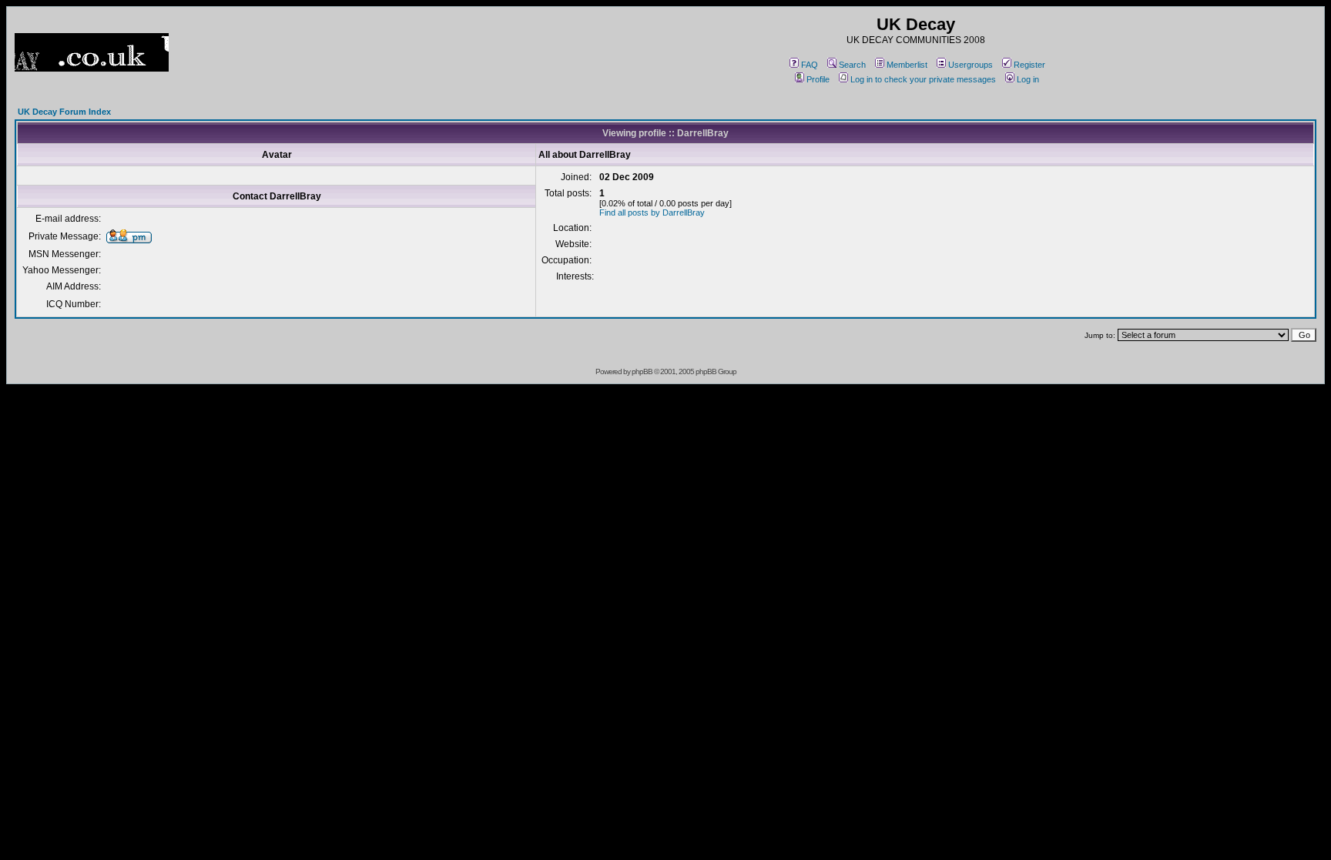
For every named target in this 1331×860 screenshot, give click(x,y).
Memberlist (907, 64)
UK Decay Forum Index (64, 111)
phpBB (642, 371)
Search (852, 64)
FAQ (809, 64)
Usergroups (970, 64)
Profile (818, 79)
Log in (1028, 79)
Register (1029, 64)
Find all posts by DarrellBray (652, 212)
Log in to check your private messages (923, 79)
